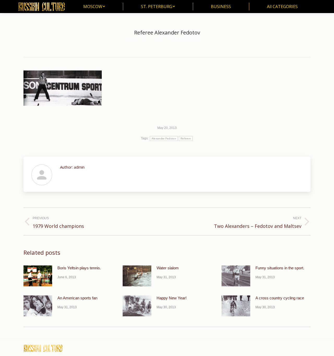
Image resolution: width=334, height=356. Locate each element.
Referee (186, 138)
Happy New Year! (172, 298)
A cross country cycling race (279, 298)
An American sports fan (77, 298)
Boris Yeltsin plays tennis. (79, 268)
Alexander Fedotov (164, 138)
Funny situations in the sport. (279, 268)
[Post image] (37, 275)
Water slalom (168, 268)
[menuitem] (94, 6)
